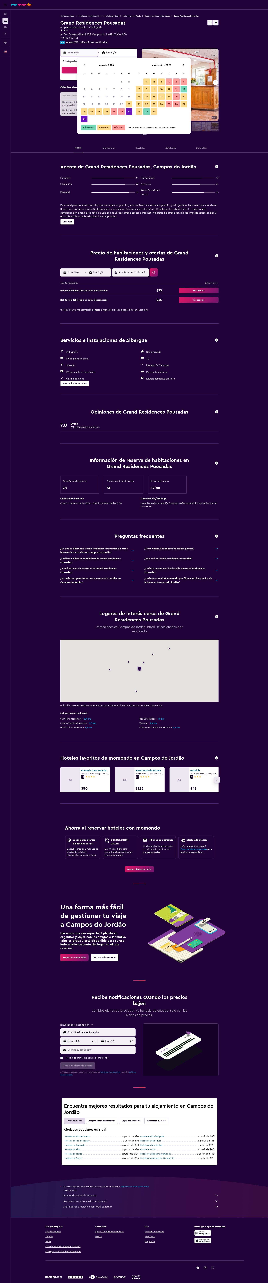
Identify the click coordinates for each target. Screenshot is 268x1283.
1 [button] (121, 81)
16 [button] (129, 96)
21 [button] (114, 104)
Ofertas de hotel (67, 16)
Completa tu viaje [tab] (156, 1121)
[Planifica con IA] (5, 34)
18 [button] (92, 104)
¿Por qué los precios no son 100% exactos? (87, 1206)
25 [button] (91, 111)
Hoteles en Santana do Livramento (157, 1158)
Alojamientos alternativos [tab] (102, 1121)
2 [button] (129, 81)
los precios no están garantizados (135, 1186)
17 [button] (84, 104)
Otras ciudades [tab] (74, 1121)
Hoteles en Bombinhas (151, 1145)
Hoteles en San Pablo (132, 16)
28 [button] (114, 111)
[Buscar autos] (5, 27)
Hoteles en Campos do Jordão (157, 16)
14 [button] (114, 96)
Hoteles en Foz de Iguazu (77, 1141)
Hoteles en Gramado (75, 1145)
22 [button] (121, 104)
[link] (139, 869)
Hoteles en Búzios (73, 1158)
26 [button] (99, 111)
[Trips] (5, 43)
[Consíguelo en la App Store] (202, 1240)
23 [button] (128, 104)
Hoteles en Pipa (72, 1149)
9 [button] (129, 89)
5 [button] (99, 89)
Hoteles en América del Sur (89, 16)
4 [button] (91, 89)
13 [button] (106, 96)
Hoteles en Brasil (112, 16)
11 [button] (92, 96)
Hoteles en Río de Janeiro (77, 1136)
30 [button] (128, 111)
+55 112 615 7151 (69, 38)
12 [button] (99, 96)
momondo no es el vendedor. (80, 1195)
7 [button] (114, 89)
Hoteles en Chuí (148, 1149)
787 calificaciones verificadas (90, 42)
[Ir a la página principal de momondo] (21, 4)
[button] (5, 4)
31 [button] (84, 119)
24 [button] (84, 111)
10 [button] (84, 96)
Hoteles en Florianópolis (152, 1136)
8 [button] (121, 89)
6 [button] (106, 89)
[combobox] (101, 1032)
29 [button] (121, 111)
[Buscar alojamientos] (5, 21)
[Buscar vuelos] (5, 14)
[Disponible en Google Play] (202, 1233)
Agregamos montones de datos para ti (85, 1201)
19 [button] (99, 104)
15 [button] (121, 96)
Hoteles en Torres (73, 1154)
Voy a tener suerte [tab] (131, 1121)
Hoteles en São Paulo (150, 1141)
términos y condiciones (110, 1072)
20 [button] (106, 104)
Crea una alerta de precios (194, 849)
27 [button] (106, 111)
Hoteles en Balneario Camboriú (155, 1154)
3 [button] (84, 89)
